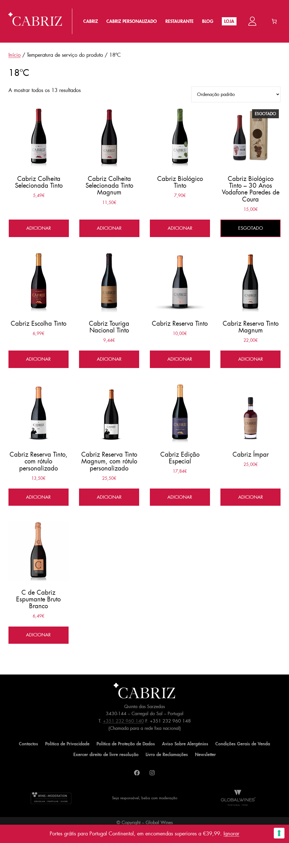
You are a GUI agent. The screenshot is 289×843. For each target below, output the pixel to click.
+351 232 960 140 (123, 721)
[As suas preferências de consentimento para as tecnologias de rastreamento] (279, 833)
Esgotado (250, 228)
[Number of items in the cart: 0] (274, 21)
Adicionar (38, 228)
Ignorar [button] (231, 833)
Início (14, 55)
